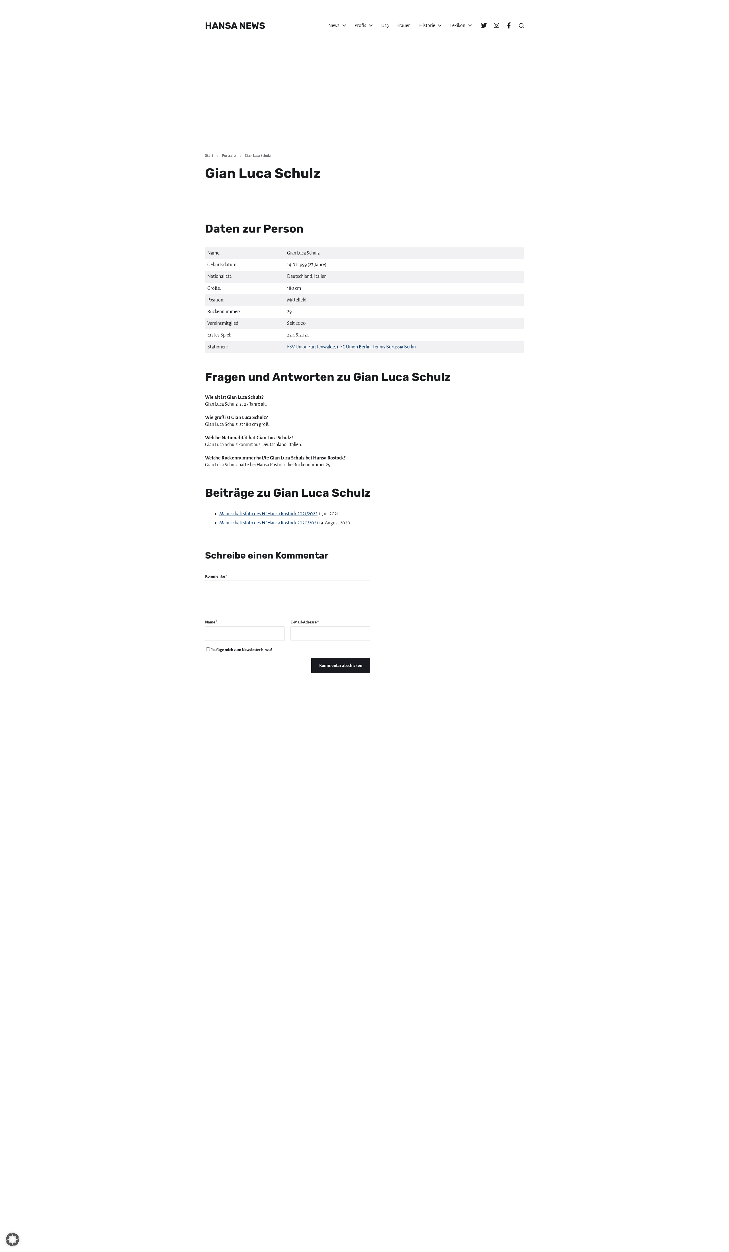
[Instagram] (496, 25)
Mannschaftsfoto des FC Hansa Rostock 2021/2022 (268, 513)
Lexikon (457, 25)
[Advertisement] (364, 105)
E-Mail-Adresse (304, 622)
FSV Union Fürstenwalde (311, 347)
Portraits (229, 156)
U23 (385, 25)
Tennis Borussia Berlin (394, 347)
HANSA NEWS (235, 25)
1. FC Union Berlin (353, 347)
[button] (521, 25)
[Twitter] (484, 25)
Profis (360, 25)
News (333, 25)
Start (209, 156)
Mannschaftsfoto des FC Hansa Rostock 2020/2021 (268, 523)
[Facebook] (509, 25)
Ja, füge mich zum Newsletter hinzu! (241, 650)
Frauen (404, 25)
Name (211, 622)
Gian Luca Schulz (258, 156)
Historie (427, 25)
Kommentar (216, 576)
